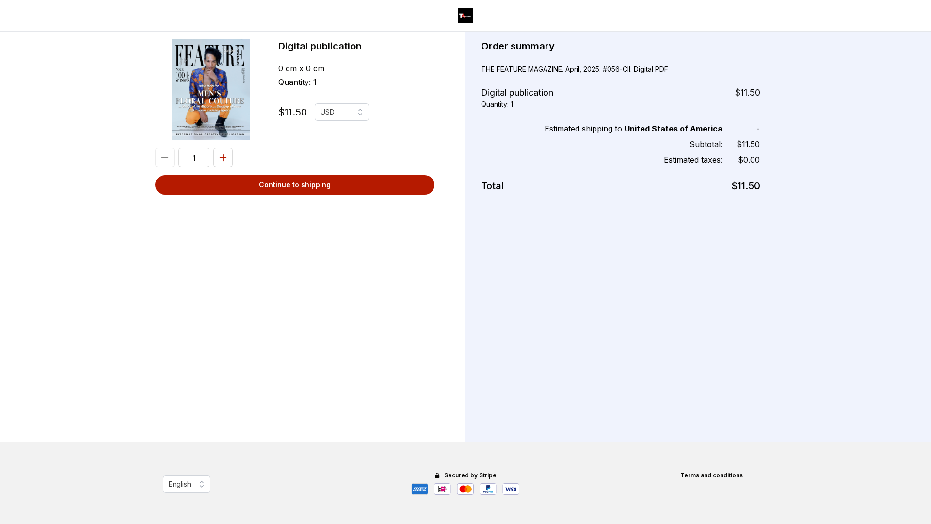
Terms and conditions (711, 475)
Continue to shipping (295, 184)
